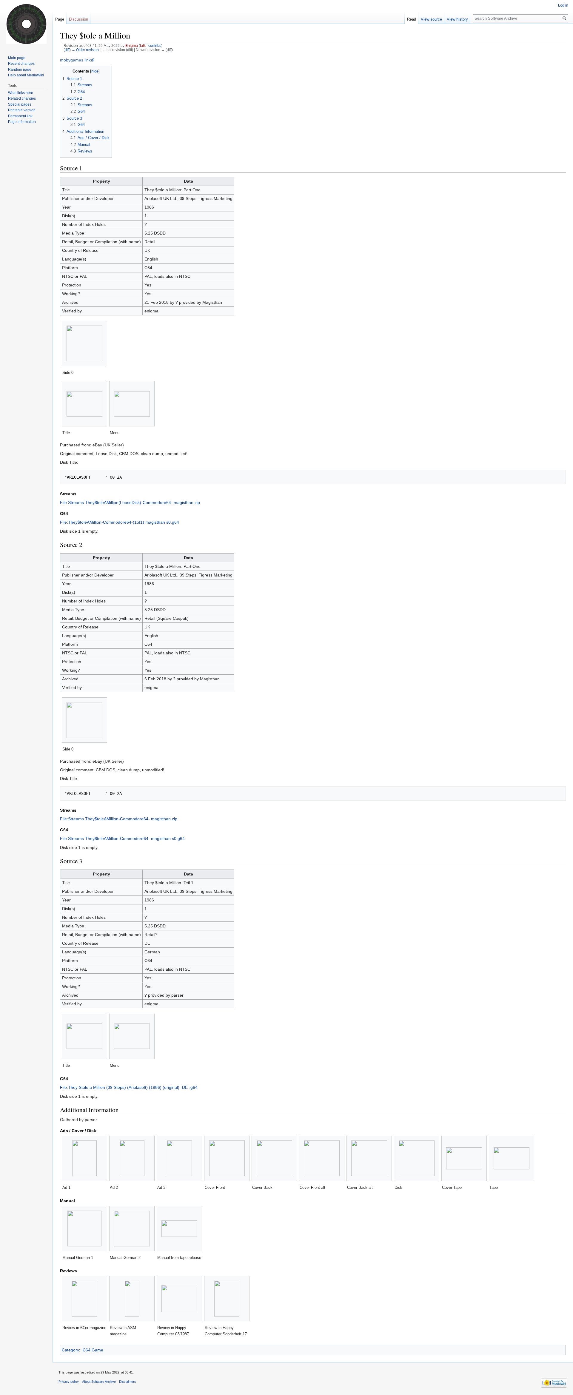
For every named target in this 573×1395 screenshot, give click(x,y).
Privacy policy (68, 1381)
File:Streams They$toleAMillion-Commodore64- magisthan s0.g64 (122, 838)
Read (411, 19)
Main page (16, 58)
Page (59, 19)
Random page (19, 69)
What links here (20, 93)
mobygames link (75, 60)
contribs (154, 45)
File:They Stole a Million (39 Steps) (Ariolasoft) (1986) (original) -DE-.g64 (129, 1087)
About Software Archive (99, 1381)
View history (457, 19)
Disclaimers (127, 1381)
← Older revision (85, 50)
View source (431, 19)
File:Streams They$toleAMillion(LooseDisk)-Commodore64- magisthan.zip (130, 502)
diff (67, 50)
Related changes (22, 98)
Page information (22, 122)
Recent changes (21, 63)
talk (143, 45)
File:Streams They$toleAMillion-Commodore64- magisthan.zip (118, 818)
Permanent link (20, 116)
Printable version (22, 110)
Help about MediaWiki (26, 75)
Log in (563, 5)
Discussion (78, 19)
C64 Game (93, 1350)
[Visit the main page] (26, 24)
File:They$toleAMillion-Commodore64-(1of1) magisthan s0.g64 (119, 522)
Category (70, 1350)
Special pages (19, 104)
